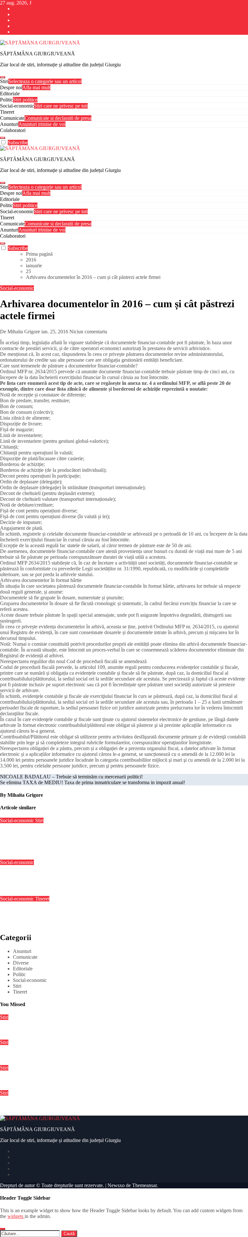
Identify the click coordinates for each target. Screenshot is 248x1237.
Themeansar (144, 1185)
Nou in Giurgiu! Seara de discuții (36, 875)
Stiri (41, 81)
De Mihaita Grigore (20, 331)
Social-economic (44, 106)
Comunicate (45, 118)
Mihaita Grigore (25, 795)
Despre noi (25, 87)
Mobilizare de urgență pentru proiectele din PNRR (55, 1080)
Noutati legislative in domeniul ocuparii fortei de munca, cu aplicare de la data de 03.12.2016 (100, 911)
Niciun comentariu (88, 331)
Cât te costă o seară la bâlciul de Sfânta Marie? (51, 1105)
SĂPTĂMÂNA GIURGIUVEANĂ (37, 53)
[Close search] (2, 1229)
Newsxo (116, 1185)
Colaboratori (13, 130)
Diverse (21, 963)
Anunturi (33, 124)
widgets (16, 1216)
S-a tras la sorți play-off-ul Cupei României (47, 1055)
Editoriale (10, 93)
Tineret (7, 112)
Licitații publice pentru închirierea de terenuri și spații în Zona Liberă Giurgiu (85, 1029)
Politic (18, 99)
